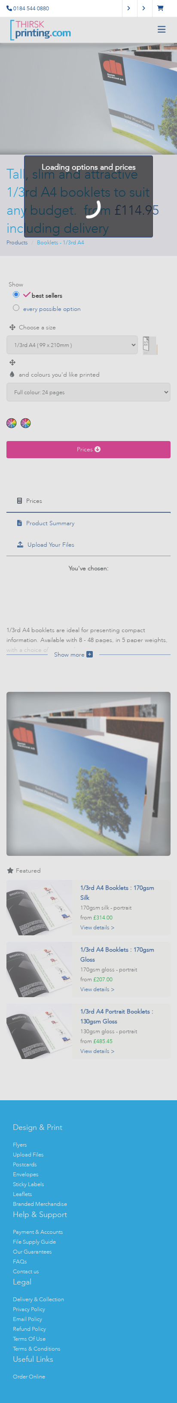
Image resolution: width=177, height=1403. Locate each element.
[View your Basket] (162, 8)
